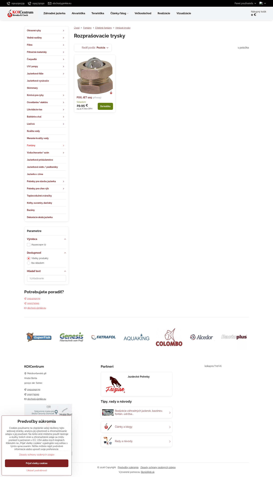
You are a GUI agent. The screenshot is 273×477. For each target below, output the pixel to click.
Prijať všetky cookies (36, 463)
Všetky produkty (39, 258)
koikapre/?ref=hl (213, 366)
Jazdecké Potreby (139, 376)
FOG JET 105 (84, 97)
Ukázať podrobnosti (36, 470)
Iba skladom (37, 263)
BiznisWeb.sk (147, 472)
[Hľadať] (237, 13)
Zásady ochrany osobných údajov (158, 467)
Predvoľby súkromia (128, 467)
